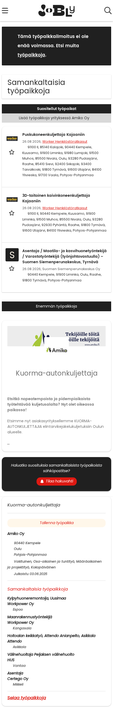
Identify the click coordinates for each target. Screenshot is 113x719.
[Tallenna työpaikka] (12, 152)
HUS (10, 660)
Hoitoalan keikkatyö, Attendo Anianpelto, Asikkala (51, 635)
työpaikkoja (31, 55)
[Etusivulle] (56, 10)
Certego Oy (17, 678)
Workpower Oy (20, 603)
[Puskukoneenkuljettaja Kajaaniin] (12, 138)
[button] (103, 45)
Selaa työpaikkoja (26, 697)
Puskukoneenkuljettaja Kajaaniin (53, 134)
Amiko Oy (15, 533)
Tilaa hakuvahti (59, 481)
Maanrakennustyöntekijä (29, 617)
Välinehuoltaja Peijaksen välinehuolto (40, 654)
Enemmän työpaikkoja (56, 306)
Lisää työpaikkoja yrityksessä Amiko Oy (54, 118)
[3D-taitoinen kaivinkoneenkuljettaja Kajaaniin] (12, 199)
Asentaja (15, 673)
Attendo (14, 641)
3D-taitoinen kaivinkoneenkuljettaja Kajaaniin (56, 198)
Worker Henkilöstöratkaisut (64, 141)
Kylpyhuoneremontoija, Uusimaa (36, 598)
